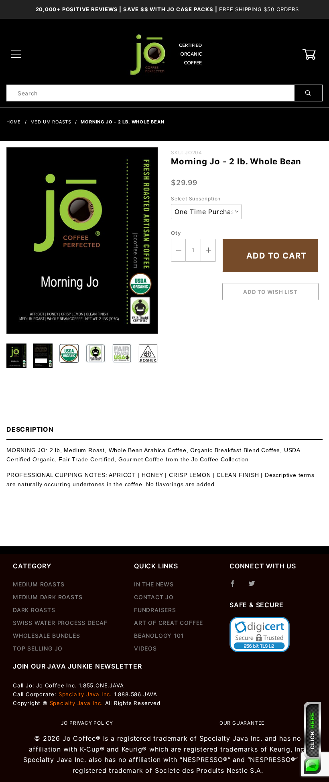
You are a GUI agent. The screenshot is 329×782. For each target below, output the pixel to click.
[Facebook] (236, 586)
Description (30, 429)
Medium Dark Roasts (47, 597)
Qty (176, 233)
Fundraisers (155, 609)
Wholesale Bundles (46, 635)
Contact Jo (154, 597)
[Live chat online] (312, 738)
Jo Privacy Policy (87, 723)
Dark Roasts (34, 609)
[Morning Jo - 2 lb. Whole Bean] (82, 244)
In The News (154, 584)
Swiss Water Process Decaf (60, 622)
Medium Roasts (38, 584)
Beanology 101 (159, 635)
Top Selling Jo (38, 648)
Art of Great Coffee (168, 622)
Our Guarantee (241, 723)
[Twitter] (255, 586)
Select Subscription (196, 199)
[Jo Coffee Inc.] (164, 54)
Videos (145, 648)
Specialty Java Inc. (85, 694)
